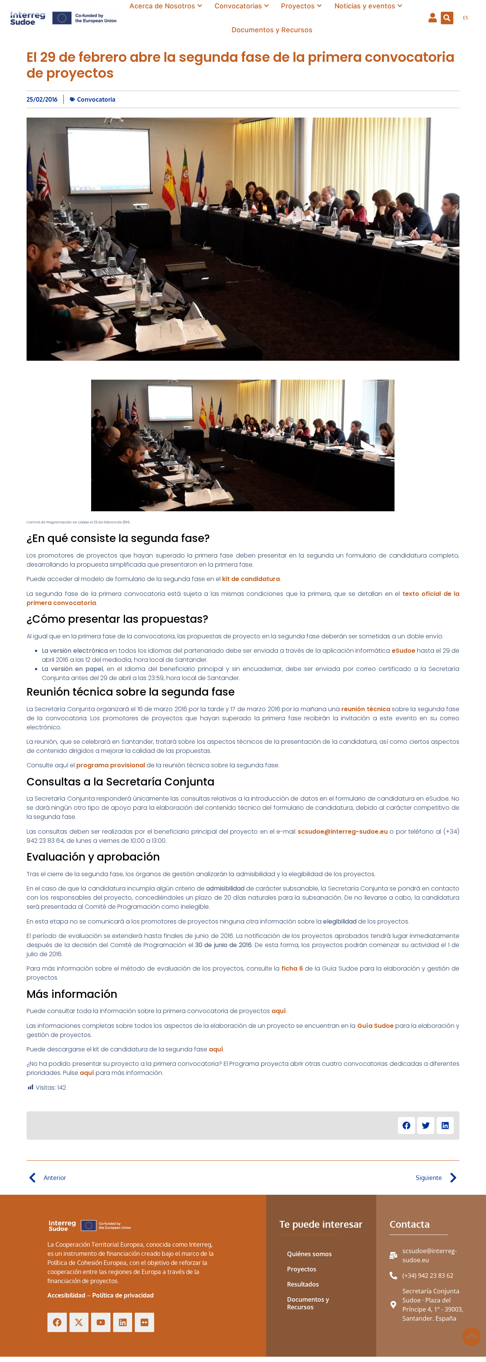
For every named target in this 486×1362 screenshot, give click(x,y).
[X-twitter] (79, 1322)
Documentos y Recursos (308, 1303)
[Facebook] (57, 1322)
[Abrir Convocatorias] (266, 6)
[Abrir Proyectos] (319, 6)
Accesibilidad (66, 1295)
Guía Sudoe (375, 1025)
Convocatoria (96, 99)
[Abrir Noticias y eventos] (399, 6)
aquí (278, 1011)
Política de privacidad (123, 1295)
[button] (447, 18)
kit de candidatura (251, 579)
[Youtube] (100, 1322)
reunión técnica (365, 709)
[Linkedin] (123, 1322)
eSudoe (403, 650)
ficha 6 (292, 968)
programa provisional (110, 765)
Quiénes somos (309, 1254)
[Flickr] (144, 1322)
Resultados (303, 1284)
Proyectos (301, 1269)
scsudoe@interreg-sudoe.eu (343, 831)
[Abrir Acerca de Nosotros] (199, 6)
